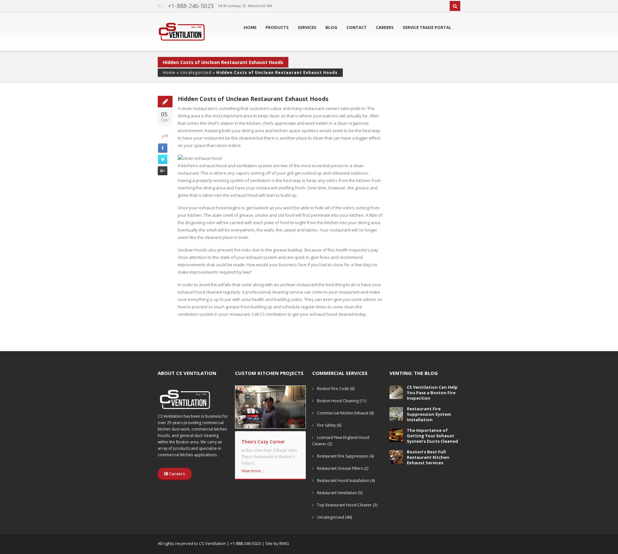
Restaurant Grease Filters (340, 468)
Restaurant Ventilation (337, 492)
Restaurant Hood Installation (343, 480)
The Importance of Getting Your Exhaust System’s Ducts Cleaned (432, 435)
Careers (385, 27)
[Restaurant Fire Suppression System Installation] (396, 413)
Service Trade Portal (427, 27)
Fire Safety (326, 425)
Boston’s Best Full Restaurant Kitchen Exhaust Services (428, 457)
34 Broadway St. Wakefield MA (245, 5)
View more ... (253, 471)
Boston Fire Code (333, 388)
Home (250, 27)
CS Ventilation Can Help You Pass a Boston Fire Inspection (432, 392)
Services (307, 27)
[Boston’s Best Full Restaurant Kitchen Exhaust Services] (396, 456)
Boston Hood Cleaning (338, 401)
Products (277, 27)
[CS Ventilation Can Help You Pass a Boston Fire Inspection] (396, 392)
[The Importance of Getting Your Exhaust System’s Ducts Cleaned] (396, 435)
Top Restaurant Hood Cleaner (344, 505)
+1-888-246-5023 (191, 6)
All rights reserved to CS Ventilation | (194, 543)
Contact (356, 27)
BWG (284, 543)
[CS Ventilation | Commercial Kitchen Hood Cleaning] (182, 33)
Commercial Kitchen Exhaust (342, 413)
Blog (331, 27)
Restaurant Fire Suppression (342, 456)
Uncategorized (195, 72)
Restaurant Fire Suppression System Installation (429, 414)
